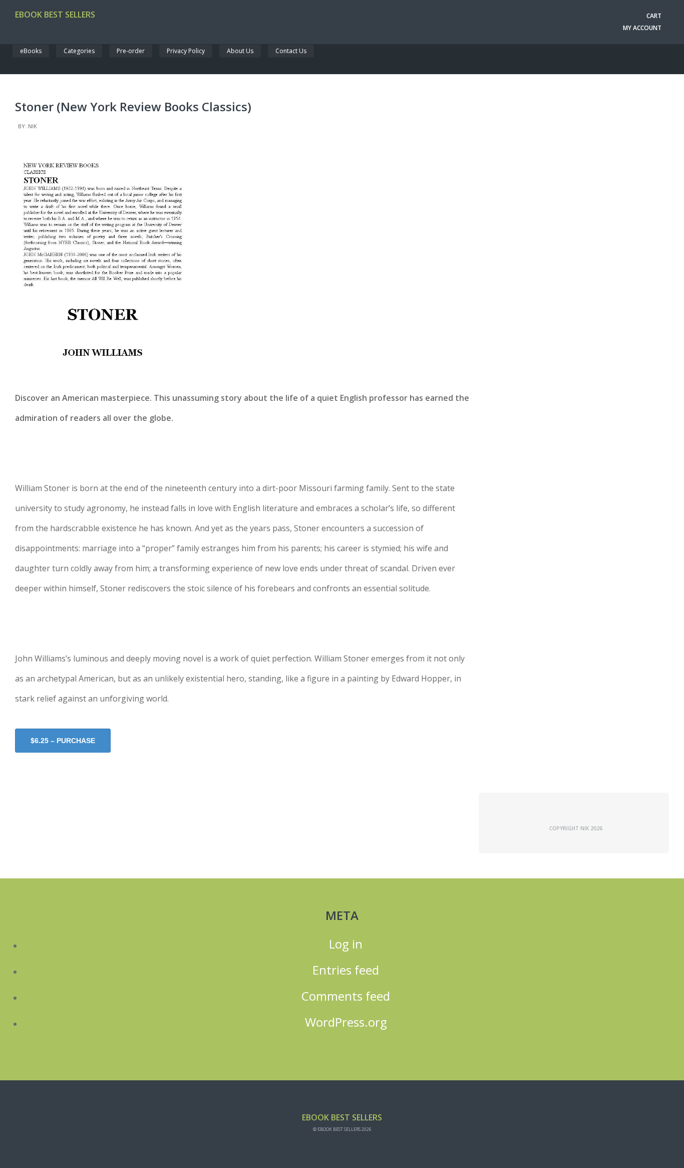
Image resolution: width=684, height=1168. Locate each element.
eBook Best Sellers (55, 14)
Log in (346, 944)
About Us (240, 51)
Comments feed (345, 996)
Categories (79, 51)
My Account (642, 28)
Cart (653, 16)
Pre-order (131, 51)
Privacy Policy (186, 51)
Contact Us (290, 51)
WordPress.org (346, 1022)
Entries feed (345, 970)
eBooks (31, 51)
